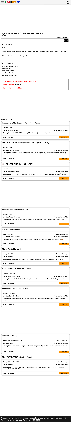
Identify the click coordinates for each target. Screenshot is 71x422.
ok (34, 420)
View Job (64, 137)
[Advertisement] (36, 18)
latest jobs (17, 85)
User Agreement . (25, 420)
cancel (38, 420)
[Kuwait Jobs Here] (12, 3)
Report (66, 41)
